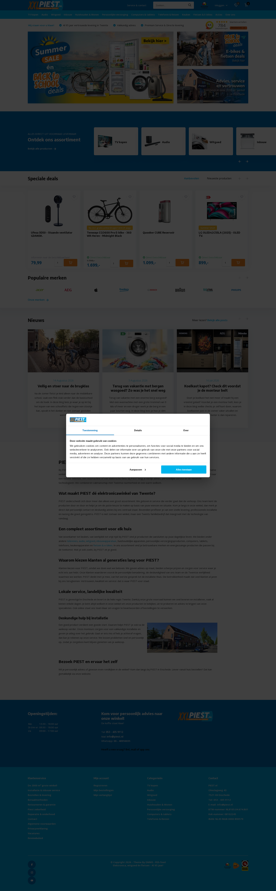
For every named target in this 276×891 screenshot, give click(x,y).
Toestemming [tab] (90, 430)
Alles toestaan (184, 469)
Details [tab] (138, 430)
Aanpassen (136, 469)
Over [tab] (186, 430)
